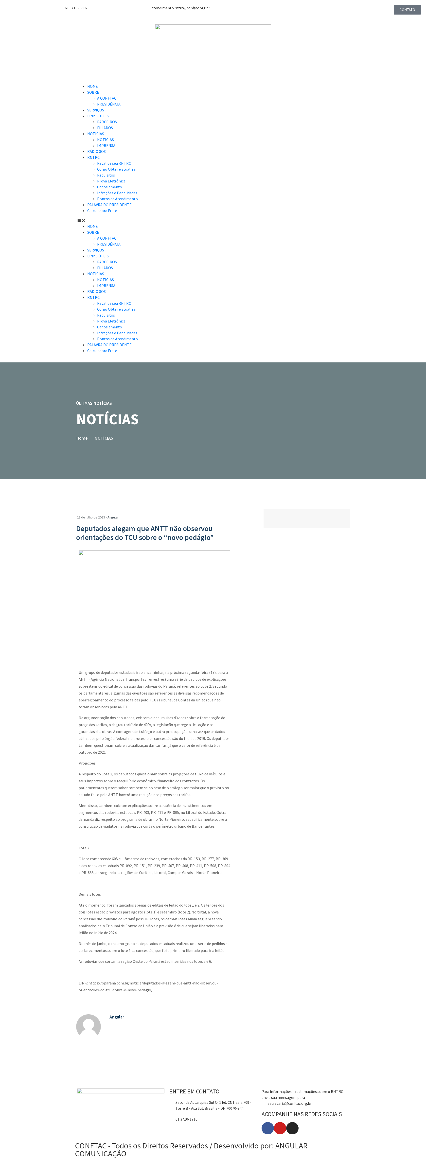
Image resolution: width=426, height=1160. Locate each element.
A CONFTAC (106, 98)
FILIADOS (105, 127)
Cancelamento (109, 186)
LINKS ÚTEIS (98, 115)
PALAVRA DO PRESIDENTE (109, 204)
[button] (213, 220)
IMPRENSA (106, 145)
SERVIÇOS (95, 109)
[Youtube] (280, 1128)
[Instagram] (292, 1128)
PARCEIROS (107, 121)
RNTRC (93, 157)
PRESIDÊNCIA (109, 104)
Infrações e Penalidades (117, 192)
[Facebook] (268, 1128)
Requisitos (106, 175)
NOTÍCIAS (95, 133)
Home (82, 438)
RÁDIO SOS (96, 151)
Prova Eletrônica (111, 180)
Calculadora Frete (102, 210)
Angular (113, 517)
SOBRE (93, 92)
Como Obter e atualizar (117, 169)
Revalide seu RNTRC (114, 163)
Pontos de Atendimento (117, 198)
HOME (92, 86)
